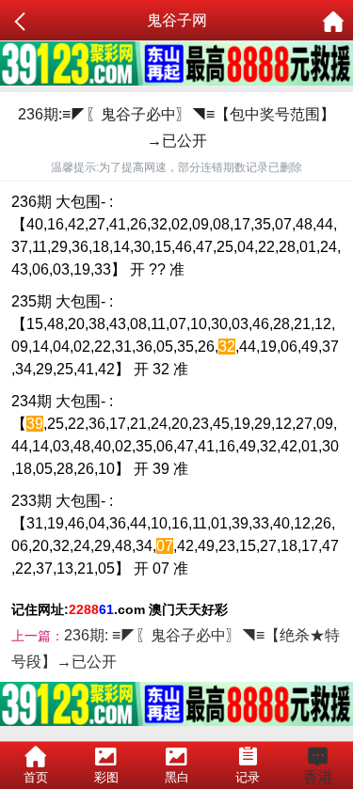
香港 (318, 777)
